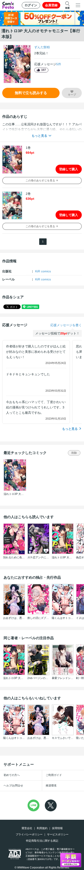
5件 (58, 64)
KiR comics (43, 271)
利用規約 (42, 828)
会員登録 (51, 5)
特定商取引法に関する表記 (42, 840)
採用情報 (57, 828)
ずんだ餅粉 (42, 47)
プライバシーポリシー (29, 834)
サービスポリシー (58, 834)
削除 (74, 452)
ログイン (31, 5)
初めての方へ (12, 775)
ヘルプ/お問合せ (13, 785)
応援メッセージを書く (66, 325)
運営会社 (27, 828)
